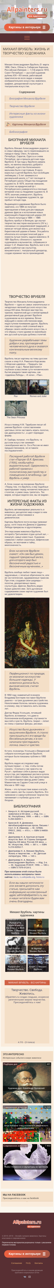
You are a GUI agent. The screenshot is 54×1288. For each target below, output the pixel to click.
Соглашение (16, 1263)
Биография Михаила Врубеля (27, 98)
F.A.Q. (28, 1263)
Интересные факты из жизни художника (27, 115)
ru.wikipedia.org (27, 876)
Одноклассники (29, 1277)
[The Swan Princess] (16, 414)
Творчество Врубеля (21, 106)
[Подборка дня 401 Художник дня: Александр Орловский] (27, 1101)
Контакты (39, 1263)
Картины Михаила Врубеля (29, 124)
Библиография (18, 131)
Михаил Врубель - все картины (27, 982)
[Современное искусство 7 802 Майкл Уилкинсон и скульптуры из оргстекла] (27, 1179)
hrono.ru (40, 876)
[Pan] (16, 393)
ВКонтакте (25, 1277)
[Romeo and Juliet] (38, 393)
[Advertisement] (27, 274)
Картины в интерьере (25, 27)
